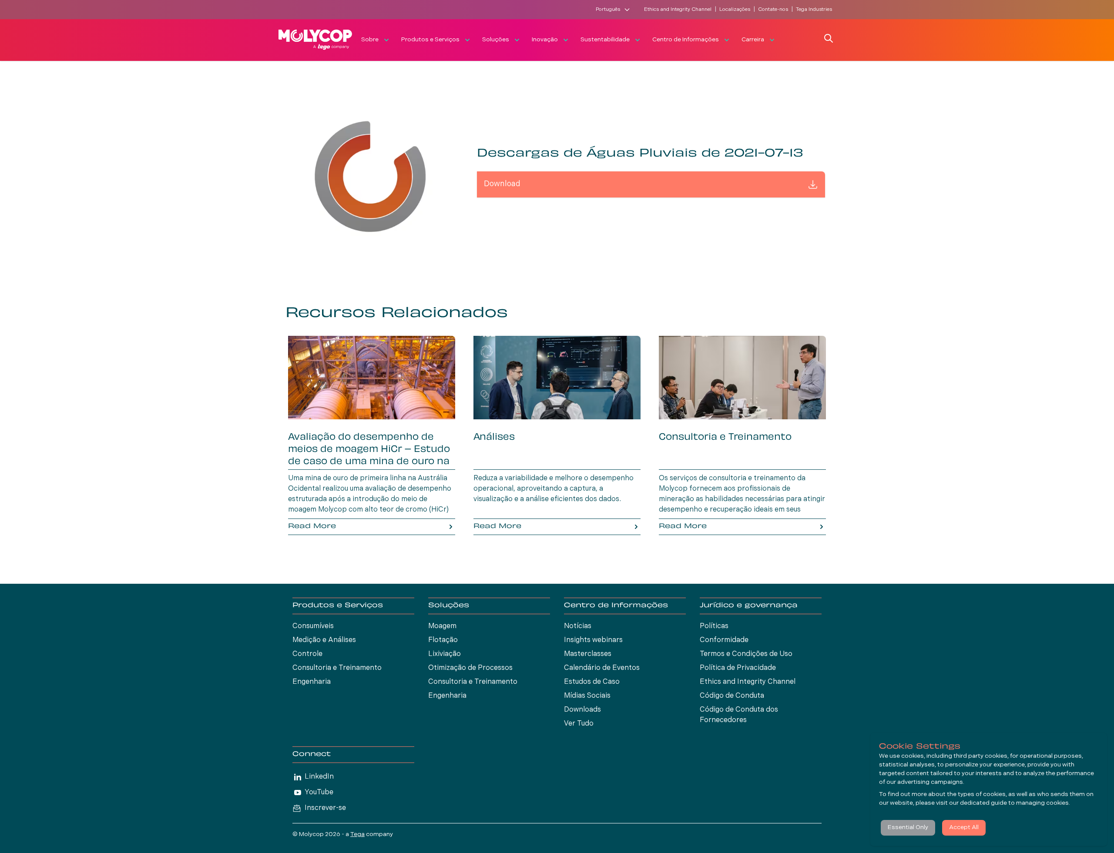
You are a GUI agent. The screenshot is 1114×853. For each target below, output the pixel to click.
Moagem (442, 626)
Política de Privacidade (738, 668)
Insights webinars (593, 640)
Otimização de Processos (470, 668)
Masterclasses (587, 654)
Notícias (577, 626)
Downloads (582, 709)
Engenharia (311, 682)
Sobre (370, 40)
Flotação (443, 640)
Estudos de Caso (592, 682)
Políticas (714, 626)
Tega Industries (814, 9)
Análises (494, 437)
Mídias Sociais (587, 695)
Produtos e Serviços (430, 40)
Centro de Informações (685, 40)
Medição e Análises (324, 640)
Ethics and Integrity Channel (677, 9)
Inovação (545, 40)
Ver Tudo (579, 723)
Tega (357, 834)
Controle (307, 654)
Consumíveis (313, 626)
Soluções (495, 40)
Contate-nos (773, 9)
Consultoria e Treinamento (725, 437)
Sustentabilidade (605, 40)
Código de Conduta (732, 695)
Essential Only (908, 827)
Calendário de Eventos (602, 668)
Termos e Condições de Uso (746, 654)
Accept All (964, 827)
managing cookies (1042, 803)
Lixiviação (444, 654)
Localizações (734, 9)
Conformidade (724, 640)
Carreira (753, 40)
